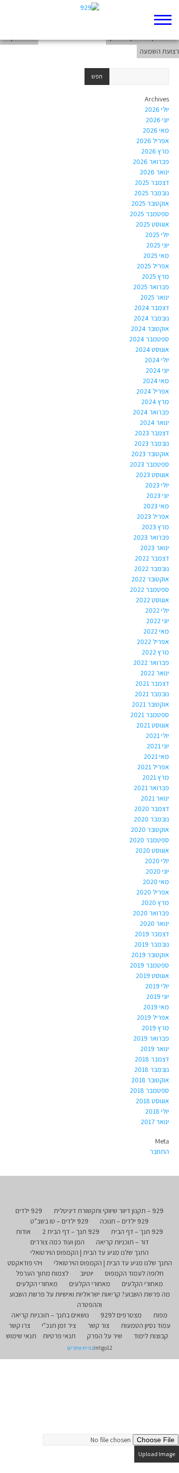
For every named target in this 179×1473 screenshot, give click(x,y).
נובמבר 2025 (151, 192)
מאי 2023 (156, 505)
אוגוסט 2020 (152, 850)
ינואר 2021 (155, 798)
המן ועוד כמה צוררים (57, 1241)
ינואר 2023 (154, 547)
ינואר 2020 (154, 923)
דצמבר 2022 (152, 558)
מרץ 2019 (155, 1027)
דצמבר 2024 (151, 307)
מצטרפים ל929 (121, 1314)
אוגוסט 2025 (152, 224)
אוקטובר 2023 (150, 453)
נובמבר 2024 (151, 318)
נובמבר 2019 (151, 944)
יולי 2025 (157, 234)
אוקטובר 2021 (150, 704)
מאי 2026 (156, 130)
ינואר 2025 (154, 297)
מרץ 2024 (155, 401)
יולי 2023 (157, 485)
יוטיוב (86, 1273)
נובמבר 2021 (152, 693)
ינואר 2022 (154, 672)
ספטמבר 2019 (149, 965)
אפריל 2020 (152, 892)
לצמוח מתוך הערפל (42, 1273)
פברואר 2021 (151, 787)
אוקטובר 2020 (150, 829)
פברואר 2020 (151, 912)
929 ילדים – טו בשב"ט (59, 1221)
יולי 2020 (157, 860)
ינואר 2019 (154, 1048)
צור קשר (98, 1325)
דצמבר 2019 (152, 933)
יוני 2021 (158, 745)
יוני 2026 (157, 119)
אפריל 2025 (153, 265)
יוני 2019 (157, 996)
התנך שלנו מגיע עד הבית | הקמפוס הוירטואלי (89, 1252)
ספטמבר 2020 (149, 839)
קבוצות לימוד (151, 1335)
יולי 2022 (157, 610)
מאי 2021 (156, 756)
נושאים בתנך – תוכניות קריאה (50, 1314)
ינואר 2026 (154, 171)
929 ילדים (28, 1210)
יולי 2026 (157, 109)
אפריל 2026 (152, 140)
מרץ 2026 (155, 151)
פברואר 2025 (151, 286)
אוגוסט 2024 (152, 349)
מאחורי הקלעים (142, 1283)
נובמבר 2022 (151, 568)
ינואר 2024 (154, 422)
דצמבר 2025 (152, 182)
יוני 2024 (157, 370)
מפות (160, 1314)
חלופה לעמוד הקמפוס (134, 1273)
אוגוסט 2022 (152, 599)
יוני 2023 (157, 495)
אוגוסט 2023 (152, 474)
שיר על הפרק (104, 1335)
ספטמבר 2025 (149, 213)
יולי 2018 (157, 1111)
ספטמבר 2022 (149, 589)
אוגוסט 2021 (152, 725)
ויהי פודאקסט (24, 1262)
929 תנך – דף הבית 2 (70, 1231)
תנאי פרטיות (59, 1335)
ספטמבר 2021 (149, 714)
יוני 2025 (157, 245)
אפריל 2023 (153, 516)
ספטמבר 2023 (149, 464)
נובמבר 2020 (151, 819)
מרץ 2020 (155, 902)
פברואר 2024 (151, 412)
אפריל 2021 (153, 766)
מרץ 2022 (155, 652)
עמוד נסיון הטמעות (146, 1325)
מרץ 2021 (155, 777)
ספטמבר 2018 (149, 1090)
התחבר (159, 1151)
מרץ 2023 (155, 526)
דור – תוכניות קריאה (122, 1241)
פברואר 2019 (151, 1038)
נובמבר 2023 (151, 443)
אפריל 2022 (153, 641)
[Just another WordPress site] (89, 20)
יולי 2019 (157, 986)
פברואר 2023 (151, 537)
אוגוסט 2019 (152, 975)
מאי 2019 (156, 1006)
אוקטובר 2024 (150, 328)
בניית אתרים (80, 1347)
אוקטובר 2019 (150, 954)
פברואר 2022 (151, 662)
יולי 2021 (157, 735)
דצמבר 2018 (152, 1059)
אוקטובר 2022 (150, 578)
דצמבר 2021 (152, 683)
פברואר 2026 (151, 161)
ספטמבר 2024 (149, 338)
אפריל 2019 (153, 1017)
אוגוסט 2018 (152, 1100)
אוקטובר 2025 (150, 203)
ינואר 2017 (155, 1121)
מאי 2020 (156, 881)
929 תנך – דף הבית (137, 1231)
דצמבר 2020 (151, 808)
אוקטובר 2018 (150, 1079)
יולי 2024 (157, 359)
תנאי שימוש (21, 1335)
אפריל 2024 (152, 391)
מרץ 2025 (155, 276)
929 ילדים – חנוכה (124, 1221)
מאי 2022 (156, 631)
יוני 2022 (157, 620)
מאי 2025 (156, 255)
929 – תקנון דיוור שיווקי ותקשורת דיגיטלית (109, 1210)
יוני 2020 (157, 871)
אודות (23, 1231)
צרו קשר (19, 1325)
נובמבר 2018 (151, 1069)
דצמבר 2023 (152, 432)
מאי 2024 (156, 380)
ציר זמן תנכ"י (59, 1325)
